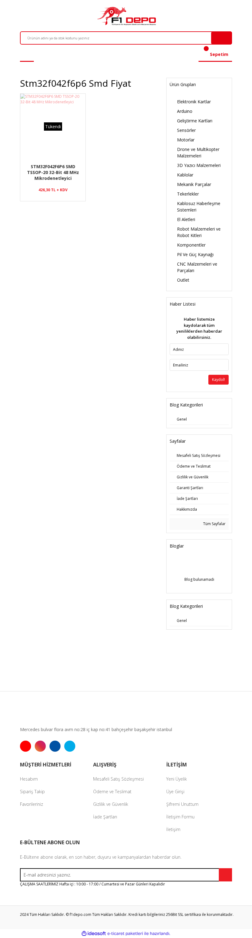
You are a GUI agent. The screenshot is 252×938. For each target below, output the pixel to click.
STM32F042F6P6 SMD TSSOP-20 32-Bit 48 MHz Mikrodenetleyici (53, 172)
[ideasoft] (93, 933)
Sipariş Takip (32, 791)
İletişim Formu (180, 817)
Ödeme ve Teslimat (112, 791)
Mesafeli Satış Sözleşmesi (118, 779)
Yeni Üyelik (176, 779)
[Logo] (126, 16)
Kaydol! (218, 379)
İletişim (173, 829)
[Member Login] (27, 54)
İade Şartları (105, 817)
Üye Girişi (175, 791)
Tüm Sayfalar (214, 523)
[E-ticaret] (125, 933)
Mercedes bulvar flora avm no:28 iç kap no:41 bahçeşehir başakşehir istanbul (96, 729)
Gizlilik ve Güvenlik (110, 804)
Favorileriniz (31, 804)
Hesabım (29, 779)
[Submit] (225, 874)
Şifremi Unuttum (182, 804)
